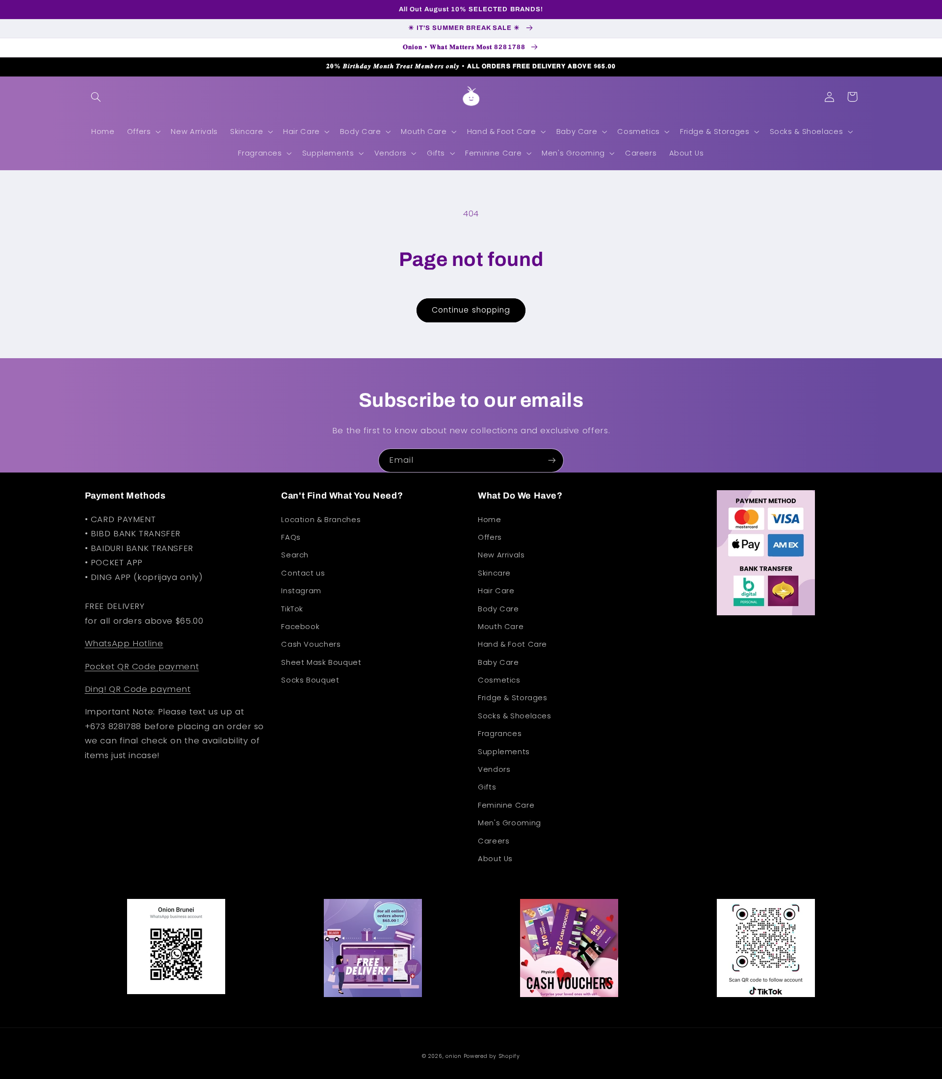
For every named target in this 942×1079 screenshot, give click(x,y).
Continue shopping (471, 310)
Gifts (487, 787)
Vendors (494, 769)
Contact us (303, 573)
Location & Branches (321, 520)
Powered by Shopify (492, 1056)
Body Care (498, 609)
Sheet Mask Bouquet (321, 662)
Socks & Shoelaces (514, 716)
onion (453, 1056)
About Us (495, 859)
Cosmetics (499, 680)
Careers (493, 841)
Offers (490, 537)
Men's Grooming (509, 823)
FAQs (291, 537)
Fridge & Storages (513, 698)
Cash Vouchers (310, 644)
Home (489, 520)
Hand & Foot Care (512, 644)
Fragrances (500, 733)
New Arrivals (501, 555)
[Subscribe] (552, 460)
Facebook (300, 627)
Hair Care (496, 591)
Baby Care (498, 662)
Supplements (504, 752)
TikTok (292, 609)
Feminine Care (506, 805)
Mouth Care (500, 627)
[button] (96, 96)
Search (295, 555)
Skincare (494, 573)
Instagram (301, 591)
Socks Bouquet (310, 680)
